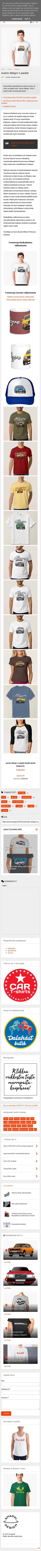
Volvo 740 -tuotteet (15, 1282)
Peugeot (6, 1126)
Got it (27, 19)
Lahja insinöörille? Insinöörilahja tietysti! (16, 1333)
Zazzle (10, 953)
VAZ (9, 1129)
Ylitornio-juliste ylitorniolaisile (21, 1193)
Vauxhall (15, 1129)
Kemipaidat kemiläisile (19, 1224)
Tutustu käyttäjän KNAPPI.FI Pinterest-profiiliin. (20, 1105)
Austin (6, 1119)
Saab (19, 1126)
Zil (35, 1129)
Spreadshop (12, 950)
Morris (23, 1122)
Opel (34, 1122)
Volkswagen (24, 1129)
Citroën (16, 1119)
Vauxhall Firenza (9, 106)
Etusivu (3, 69)
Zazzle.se (17, 779)
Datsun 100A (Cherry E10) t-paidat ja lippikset (19, 1255)
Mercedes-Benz (14, 1122)
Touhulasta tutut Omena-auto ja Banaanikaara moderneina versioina (23, 1214)
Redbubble (20, 770)
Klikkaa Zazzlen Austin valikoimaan (20, 297)
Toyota (30, 1126)
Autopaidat (17, 69)
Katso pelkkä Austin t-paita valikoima (20, 300)
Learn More (17, 19)
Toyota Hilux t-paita (15, 1308)
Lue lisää (7, 1262)
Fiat (28, 1119)
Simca (24, 1126)
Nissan (29, 1122)
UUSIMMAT (8, 1186)
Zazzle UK (20, 776)
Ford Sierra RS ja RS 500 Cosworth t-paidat (19, 97)
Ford (32, 1119)
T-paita (9, 69)
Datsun (23, 1119)
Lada (5, 1122)
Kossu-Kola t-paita (14, 1360)
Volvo (31, 1129)
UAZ (5, 1129)
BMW (11, 1119)
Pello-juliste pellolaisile (19, 1204)
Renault (13, 1126)
